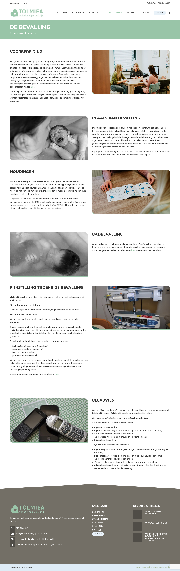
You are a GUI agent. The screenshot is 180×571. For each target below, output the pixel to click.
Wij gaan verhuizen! (156, 523)
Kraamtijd (132, 13)
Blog (26, 3)
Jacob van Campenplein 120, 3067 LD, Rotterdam (39, 544)
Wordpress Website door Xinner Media (153, 567)
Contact (159, 13)
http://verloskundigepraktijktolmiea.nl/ (35, 539)
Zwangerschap (97, 13)
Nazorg (146, 13)
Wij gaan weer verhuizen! (153, 512)
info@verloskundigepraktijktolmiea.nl (34, 533)
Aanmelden (14, 3)
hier (32, 87)
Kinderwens (78, 13)
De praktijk (62, 13)
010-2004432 (22, 528)
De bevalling (116, 13)
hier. (57, 374)
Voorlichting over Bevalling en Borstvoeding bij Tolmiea (156, 537)
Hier (49, 191)
